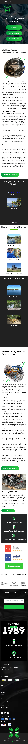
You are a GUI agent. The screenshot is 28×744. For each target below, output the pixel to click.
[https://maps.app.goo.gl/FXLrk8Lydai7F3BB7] (14, 290)
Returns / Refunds (5, 705)
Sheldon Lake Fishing (14, 259)
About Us (3, 692)
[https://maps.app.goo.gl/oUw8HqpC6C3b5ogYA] (14, 304)
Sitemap (14, 741)
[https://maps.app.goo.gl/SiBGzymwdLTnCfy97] (14, 239)
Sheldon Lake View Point (14, 296)
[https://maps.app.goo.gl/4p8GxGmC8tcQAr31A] (14, 253)
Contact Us (3, 694)
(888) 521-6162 (8, 1)
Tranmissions (4, 687)
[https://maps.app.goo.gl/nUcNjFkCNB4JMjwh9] (14, 202)
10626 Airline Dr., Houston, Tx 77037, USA (11, 667)
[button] (20, 2)
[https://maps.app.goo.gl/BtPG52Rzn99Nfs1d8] (14, 267)
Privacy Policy (4, 701)
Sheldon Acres (14, 194)
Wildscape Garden (14, 325)
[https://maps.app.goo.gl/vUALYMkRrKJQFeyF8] (14, 192)
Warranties (3, 703)
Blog (2, 698)
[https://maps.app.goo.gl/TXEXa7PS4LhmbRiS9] (14, 319)
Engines (3, 685)
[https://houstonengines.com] (7, 8)
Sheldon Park (14, 208)
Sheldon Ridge (14, 222)
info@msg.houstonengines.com (9, 672)
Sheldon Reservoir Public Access (14, 311)
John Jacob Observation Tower (14, 273)
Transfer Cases (4, 689)
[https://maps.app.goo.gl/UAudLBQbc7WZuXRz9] (14, 215)
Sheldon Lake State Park (14, 245)
